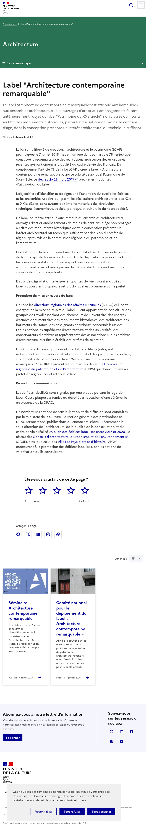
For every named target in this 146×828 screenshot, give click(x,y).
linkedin (121, 731)
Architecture (10, 24)
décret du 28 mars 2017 (56, 179)
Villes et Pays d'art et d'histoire (82, 441)
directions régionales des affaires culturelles (67, 304)
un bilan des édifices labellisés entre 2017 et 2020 (87, 431)
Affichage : (125, 558)
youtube (121, 741)
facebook (131, 731)
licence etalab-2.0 (75, 823)
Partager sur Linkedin (38, 534)
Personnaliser (43, 811)
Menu (141, 5)
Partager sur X (28, 534)
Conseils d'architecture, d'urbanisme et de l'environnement (78, 436)
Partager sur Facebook (18, 534)
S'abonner (13, 738)
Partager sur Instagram (48, 534)
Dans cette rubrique (18, 63)
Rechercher (131, 5)
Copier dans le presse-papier (58, 534)
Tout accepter (101, 811)
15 (133, 558)
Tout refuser (72, 811)
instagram (111, 741)
